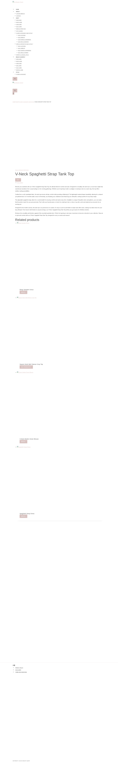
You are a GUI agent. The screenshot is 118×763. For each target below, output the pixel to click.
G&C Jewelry (21, 48)
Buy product (25, 367)
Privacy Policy (19, 667)
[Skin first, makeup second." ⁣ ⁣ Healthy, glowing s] (18, 715)
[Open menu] (13, 93)
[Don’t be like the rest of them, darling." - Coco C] (41, 704)
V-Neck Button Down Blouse (29, 439)
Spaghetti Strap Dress (27, 513)
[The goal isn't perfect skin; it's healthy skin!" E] (64, 717)
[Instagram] (14, 665)
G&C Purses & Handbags (24, 50)
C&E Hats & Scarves (23, 41)
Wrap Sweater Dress (27, 289)
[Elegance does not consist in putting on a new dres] (88, 695)
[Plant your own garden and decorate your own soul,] (53, 711)
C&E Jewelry (21, 37)
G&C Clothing (22, 46)
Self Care (19, 26)
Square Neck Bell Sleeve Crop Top (31, 364)
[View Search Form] (15, 79)
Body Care (19, 22)
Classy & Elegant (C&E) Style (22, 170)
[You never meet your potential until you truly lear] (99, 711)
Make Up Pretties (21, 28)
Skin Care (19, 20)
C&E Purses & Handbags (24, 39)
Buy (18, 179)
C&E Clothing (22, 35)
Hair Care (19, 24)
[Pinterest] (13, 665)
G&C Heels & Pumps (23, 52)
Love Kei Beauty (20, 13)
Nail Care (18, 65)
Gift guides (19, 30)
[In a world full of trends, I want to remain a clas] (76, 700)
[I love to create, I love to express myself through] (29, 704)
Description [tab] (20, 182)
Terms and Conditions (21, 672)
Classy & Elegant (21, 74)
